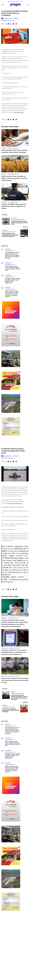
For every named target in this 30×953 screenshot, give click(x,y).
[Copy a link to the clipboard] (16, 24)
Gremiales (3, 617)
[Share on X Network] (5, 24)
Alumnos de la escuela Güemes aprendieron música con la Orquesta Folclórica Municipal (19, 697)
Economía (15, 18)
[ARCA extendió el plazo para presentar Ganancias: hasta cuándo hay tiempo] (15, 137)
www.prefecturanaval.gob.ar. (14, 503)
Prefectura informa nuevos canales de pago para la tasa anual (19, 223)
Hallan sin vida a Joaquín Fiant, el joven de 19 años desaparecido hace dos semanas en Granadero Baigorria (12, 293)
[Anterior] (6, 221)
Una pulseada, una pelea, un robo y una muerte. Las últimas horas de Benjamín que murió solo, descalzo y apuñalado (12, 255)
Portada (13, 691)
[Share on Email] (13, 24)
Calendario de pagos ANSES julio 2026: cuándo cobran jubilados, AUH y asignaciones (12, 280)
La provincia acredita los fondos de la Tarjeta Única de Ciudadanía (10, 710)
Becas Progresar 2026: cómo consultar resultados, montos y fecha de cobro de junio (12, 268)
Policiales (4, 230)
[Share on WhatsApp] (8, 24)
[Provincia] (10, 310)
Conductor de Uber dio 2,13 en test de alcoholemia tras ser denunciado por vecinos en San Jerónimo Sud (14, 652)
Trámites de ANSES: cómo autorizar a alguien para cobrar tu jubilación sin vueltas (14, 206)
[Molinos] (10, 403)
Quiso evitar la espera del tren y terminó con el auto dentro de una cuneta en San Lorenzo (14, 680)
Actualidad (14, 217)
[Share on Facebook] (3, 24)
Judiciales (7, 249)
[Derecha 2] (10, 380)
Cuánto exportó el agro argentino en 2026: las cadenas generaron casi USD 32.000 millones (14, 178)
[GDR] (10, 358)
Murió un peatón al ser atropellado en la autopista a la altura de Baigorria (10, 235)
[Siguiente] (24, 233)
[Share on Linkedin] (10, 24)
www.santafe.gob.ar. (19, 112)
